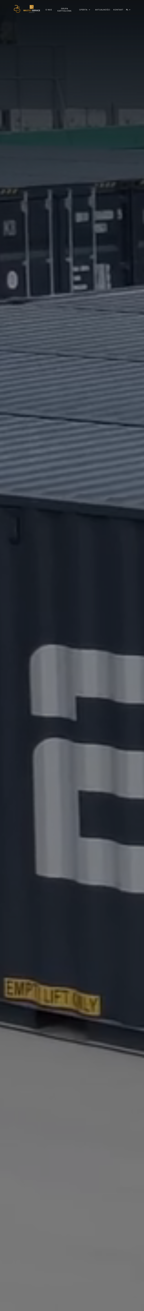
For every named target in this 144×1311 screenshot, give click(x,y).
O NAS (48, 11)
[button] (84, 11)
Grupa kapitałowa (64, 11)
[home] (28, 10)
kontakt (118, 11)
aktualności (102, 11)
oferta (83, 11)
